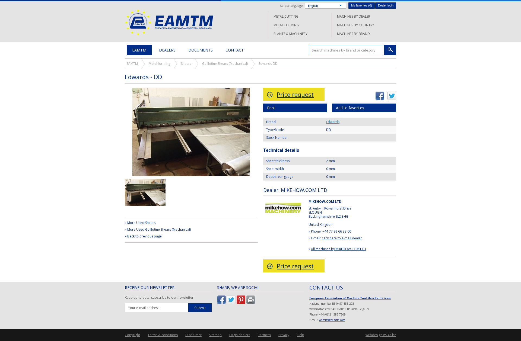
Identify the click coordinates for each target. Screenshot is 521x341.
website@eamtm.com (332, 320)
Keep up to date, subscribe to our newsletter (159, 297)
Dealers (167, 50)
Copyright (132, 335)
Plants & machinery (290, 33)
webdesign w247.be (381, 335)
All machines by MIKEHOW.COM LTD (338, 249)
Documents (200, 50)
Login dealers (239, 335)
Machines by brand (353, 33)
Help (300, 335)
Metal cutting (286, 16)
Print (271, 107)
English (313, 6)
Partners (264, 335)
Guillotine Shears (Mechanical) (225, 63)
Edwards (332, 122)
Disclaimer (193, 335)
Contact (234, 50)
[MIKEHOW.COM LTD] (283, 202)
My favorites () (361, 5)
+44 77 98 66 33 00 (336, 231)
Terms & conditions (163, 335)
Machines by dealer (353, 16)
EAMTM (169, 22)
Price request (295, 94)
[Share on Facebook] (380, 94)
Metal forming (286, 25)
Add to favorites (350, 107)
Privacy (283, 335)
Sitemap (215, 335)
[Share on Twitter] (391, 94)
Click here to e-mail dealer (342, 238)
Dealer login (385, 5)
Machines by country (355, 25)
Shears (186, 63)
